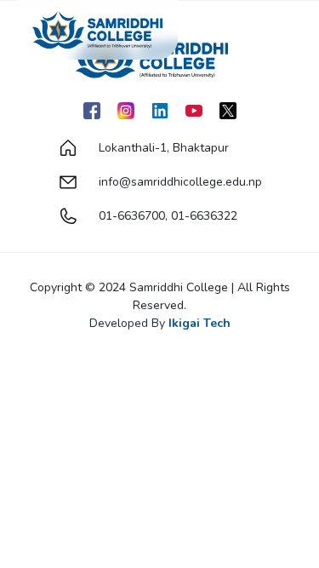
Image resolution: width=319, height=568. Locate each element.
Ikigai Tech (199, 323)
